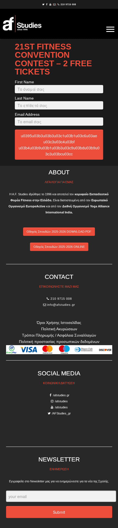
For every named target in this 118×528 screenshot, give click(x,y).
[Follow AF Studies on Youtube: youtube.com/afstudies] (51, 4)
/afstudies (61, 401)
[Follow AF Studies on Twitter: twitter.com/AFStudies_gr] (44, 4)
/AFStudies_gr (61, 413)
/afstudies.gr (61, 395)
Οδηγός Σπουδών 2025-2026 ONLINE (59, 246)
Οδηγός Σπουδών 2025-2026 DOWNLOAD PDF (59, 231)
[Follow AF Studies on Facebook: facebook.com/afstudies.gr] (47, 4)
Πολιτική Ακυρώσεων (59, 329)
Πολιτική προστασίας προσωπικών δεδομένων (59, 341)
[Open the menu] (110, 30)
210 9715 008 (68, 4)
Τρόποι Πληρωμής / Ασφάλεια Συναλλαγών (59, 335)
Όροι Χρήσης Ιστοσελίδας (59, 322)
